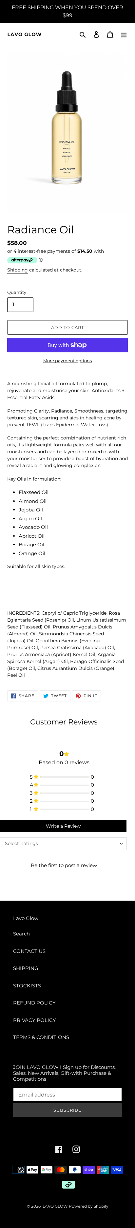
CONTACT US (29, 951)
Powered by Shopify (88, 1206)
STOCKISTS (27, 985)
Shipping (17, 270)
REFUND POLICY (34, 1003)
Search (21, 934)
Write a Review (63, 826)
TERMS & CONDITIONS (41, 1037)
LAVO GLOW (55, 1206)
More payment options (67, 360)
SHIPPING (25, 968)
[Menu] (124, 34)
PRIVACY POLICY (34, 1020)
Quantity (16, 292)
